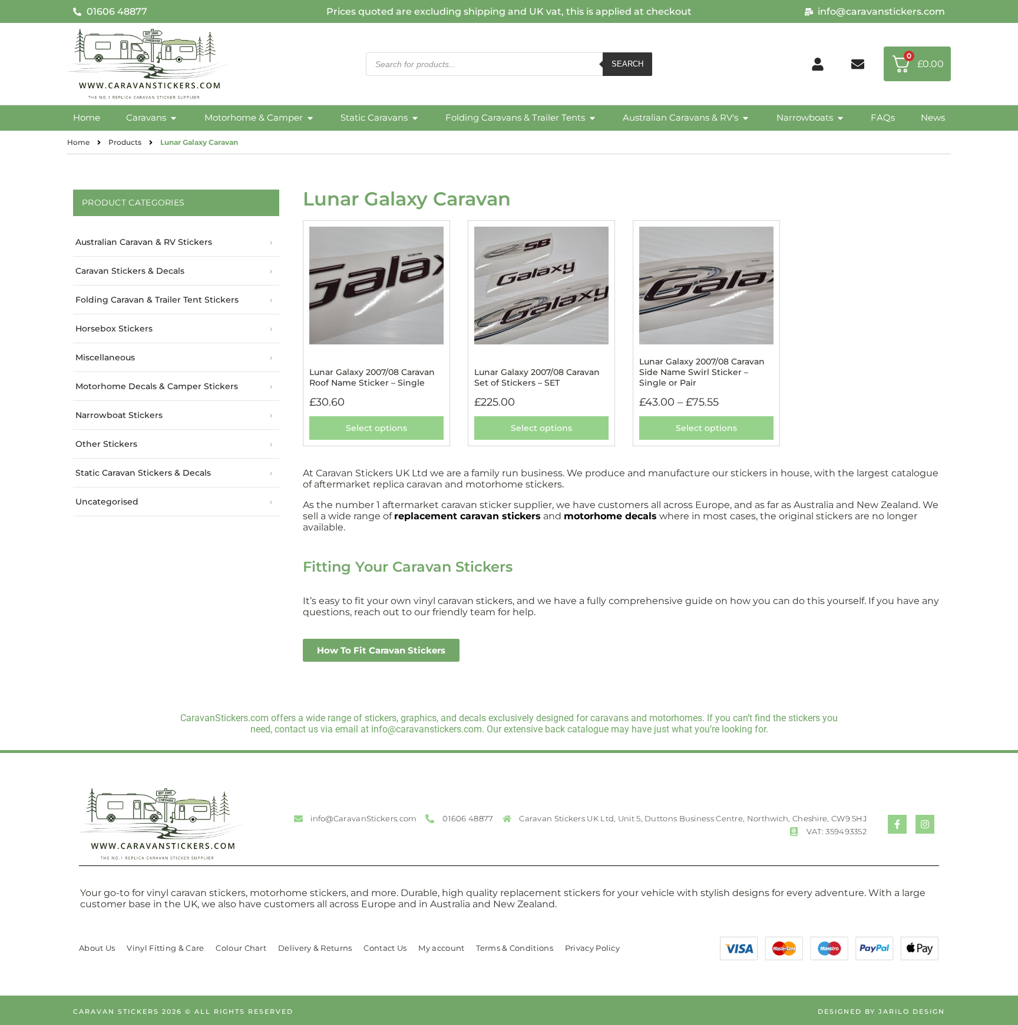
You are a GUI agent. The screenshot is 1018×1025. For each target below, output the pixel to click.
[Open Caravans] (173, 118)
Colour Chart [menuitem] (241, 948)
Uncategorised (106, 501)
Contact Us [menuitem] (384, 948)
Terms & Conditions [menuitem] (514, 948)
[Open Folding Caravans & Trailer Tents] (592, 118)
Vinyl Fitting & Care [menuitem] (165, 948)
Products (124, 142)
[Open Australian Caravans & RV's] (745, 118)
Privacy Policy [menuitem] (592, 948)
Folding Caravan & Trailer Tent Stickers (157, 299)
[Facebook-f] (897, 824)
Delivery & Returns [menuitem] (315, 948)
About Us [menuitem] (97, 948)
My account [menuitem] (441, 948)
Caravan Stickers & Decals (129, 271)
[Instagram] (924, 824)
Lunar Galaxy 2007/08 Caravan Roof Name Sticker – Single (372, 377)
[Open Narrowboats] (840, 118)
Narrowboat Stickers (119, 415)
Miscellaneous (105, 357)
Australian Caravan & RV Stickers (143, 242)
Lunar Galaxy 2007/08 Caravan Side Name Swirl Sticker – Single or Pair (702, 372)
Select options (376, 428)
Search (627, 63)
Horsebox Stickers (114, 328)
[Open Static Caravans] (415, 118)
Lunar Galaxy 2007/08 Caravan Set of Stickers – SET (537, 377)
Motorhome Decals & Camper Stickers (156, 386)
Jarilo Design (911, 1011)
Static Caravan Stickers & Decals (143, 472)
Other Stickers (106, 444)
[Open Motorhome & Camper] (310, 118)
